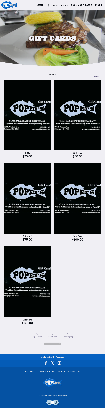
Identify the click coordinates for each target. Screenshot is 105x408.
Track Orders (52, 337)
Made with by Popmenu (33, 357)
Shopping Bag (68, 337)
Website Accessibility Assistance (52, 396)
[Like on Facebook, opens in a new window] (46, 363)
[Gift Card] (27, 115)
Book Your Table (81, 5)
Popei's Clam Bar (52, 383)
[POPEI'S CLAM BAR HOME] (9, 5)
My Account (37, 337)
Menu (40, 5)
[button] (99, 5)
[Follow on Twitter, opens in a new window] (52, 363)
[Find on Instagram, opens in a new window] (59, 363)
